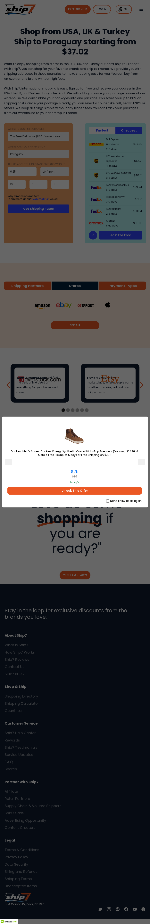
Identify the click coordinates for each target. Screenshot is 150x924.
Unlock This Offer (75, 491)
